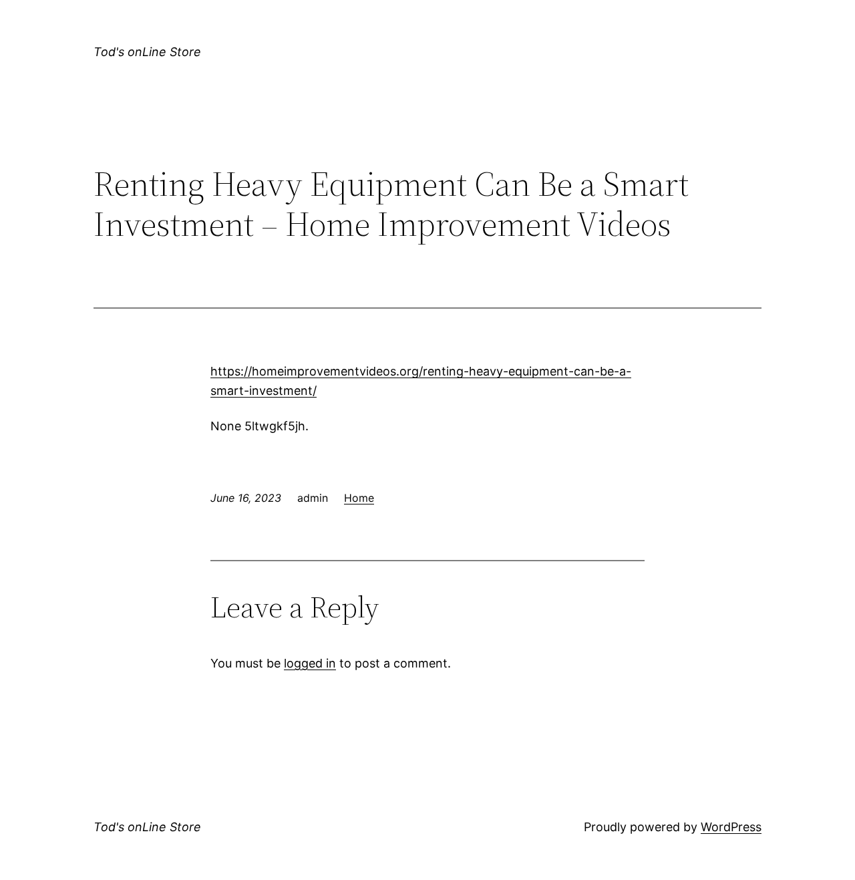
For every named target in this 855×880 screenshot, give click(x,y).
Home (359, 497)
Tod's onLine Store (147, 52)
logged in (310, 663)
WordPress (731, 827)
